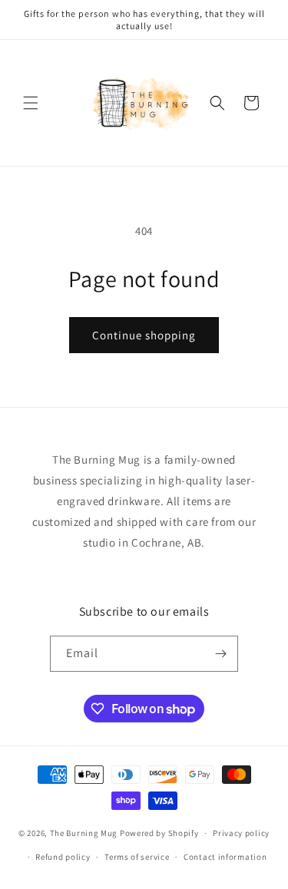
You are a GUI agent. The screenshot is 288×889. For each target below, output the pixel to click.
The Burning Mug (84, 833)
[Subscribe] (220, 654)
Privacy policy (241, 833)
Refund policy (62, 856)
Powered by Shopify (159, 833)
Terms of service (136, 856)
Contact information (225, 856)
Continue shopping (144, 335)
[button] (31, 103)
